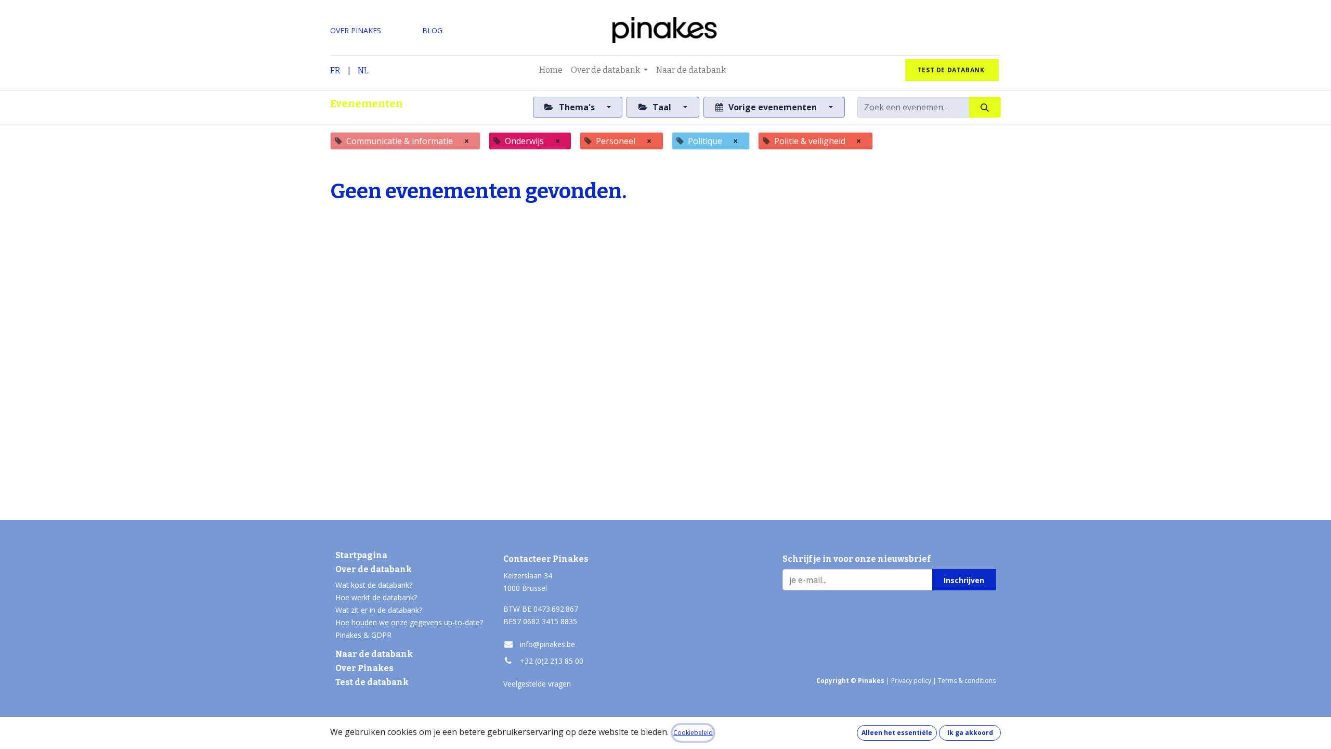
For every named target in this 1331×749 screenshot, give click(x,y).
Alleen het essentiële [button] (897, 732)
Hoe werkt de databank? (376, 597)
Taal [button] (661, 107)
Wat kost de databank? (373, 585)
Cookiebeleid (693, 732)
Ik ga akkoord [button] (970, 732)
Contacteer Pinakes (546, 559)
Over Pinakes (364, 668)
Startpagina (361, 555)
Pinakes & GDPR (363, 635)
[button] (964, 579)
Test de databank (372, 682)
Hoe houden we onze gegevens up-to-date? (409, 622)
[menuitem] (551, 70)
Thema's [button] (577, 107)
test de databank (952, 70)
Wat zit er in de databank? (378, 610)
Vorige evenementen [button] (772, 107)
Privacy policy (911, 680)
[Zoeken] (985, 107)
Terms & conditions (967, 680)
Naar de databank (374, 654)
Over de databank (373, 569)
